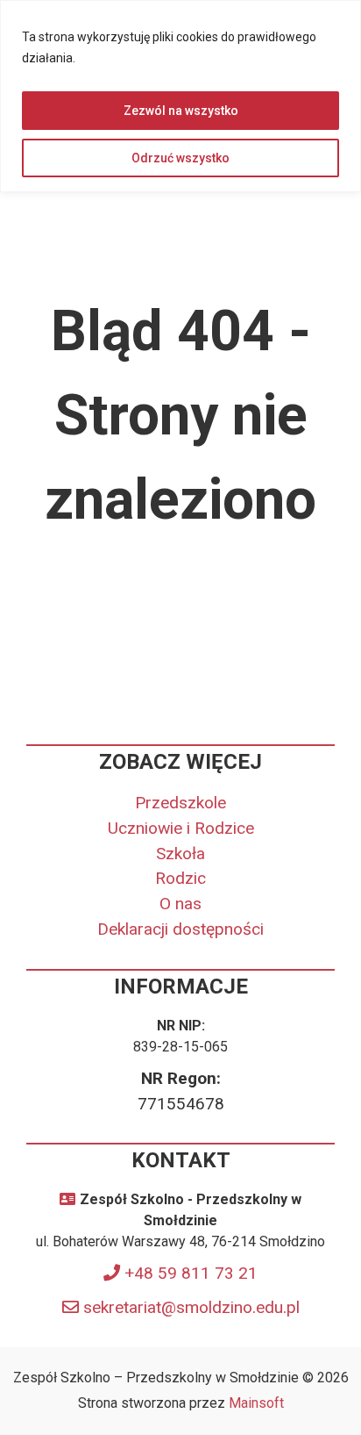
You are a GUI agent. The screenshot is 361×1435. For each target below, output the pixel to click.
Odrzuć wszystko (180, 158)
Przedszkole (180, 803)
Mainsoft (256, 1403)
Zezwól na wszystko (181, 111)
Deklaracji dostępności (180, 929)
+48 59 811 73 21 (191, 1273)
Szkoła (180, 853)
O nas (180, 903)
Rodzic (180, 878)
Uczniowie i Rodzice (181, 828)
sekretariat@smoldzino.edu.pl (191, 1307)
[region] (180, 96)
